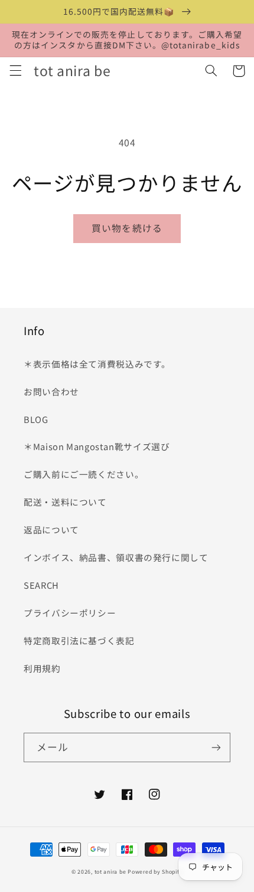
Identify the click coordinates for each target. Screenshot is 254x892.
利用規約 (42, 668)
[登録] (216, 747)
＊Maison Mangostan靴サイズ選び (97, 446)
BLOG (36, 419)
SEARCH (41, 585)
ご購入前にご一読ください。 (84, 474)
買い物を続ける (127, 228)
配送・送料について (70, 502)
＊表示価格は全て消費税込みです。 (97, 364)
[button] (15, 70)
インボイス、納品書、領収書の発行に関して (116, 557)
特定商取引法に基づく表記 (79, 640)
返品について (51, 529)
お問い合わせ (51, 391)
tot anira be (110, 871)
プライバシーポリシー (70, 612)
